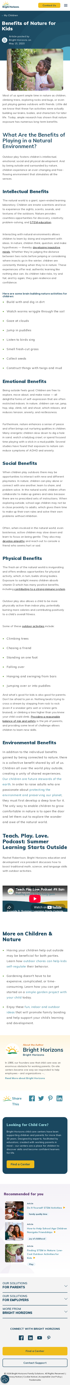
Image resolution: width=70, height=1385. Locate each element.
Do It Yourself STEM (44, 1207)
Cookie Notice (30, 1376)
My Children (11, 15)
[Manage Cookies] (5, 1379)
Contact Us (49, 5)
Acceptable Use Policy (50, 1376)
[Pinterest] (48, 1338)
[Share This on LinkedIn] (57, 1101)
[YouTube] (39, 1338)
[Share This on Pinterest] (48, 1101)
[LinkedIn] (30, 1338)
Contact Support (35, 1362)
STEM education (40, 222)
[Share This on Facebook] (30, 1101)
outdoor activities (33, 626)
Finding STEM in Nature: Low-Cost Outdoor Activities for (45, 1254)
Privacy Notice (15, 1376)
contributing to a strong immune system (39, 589)
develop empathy (14, 541)
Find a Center (20, 1164)
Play (31, 1264)
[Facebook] (21, 1338)
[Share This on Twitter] (39, 1101)
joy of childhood (37, 1238)
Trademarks (35, 1380)
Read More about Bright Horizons (25, 1078)
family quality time (38, 1214)
